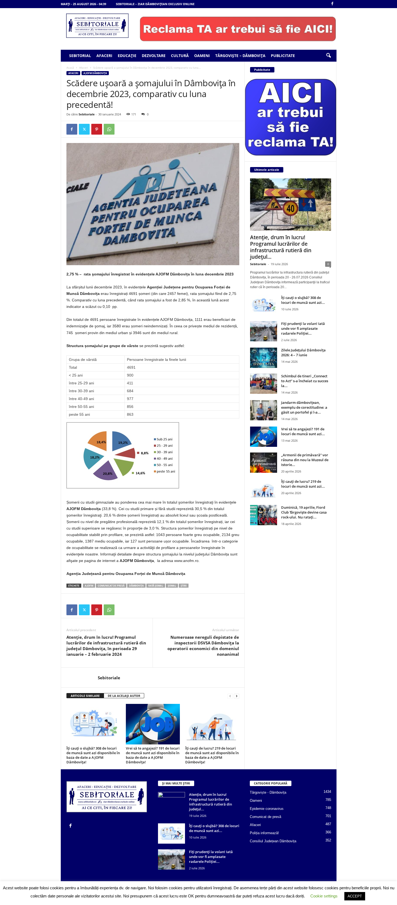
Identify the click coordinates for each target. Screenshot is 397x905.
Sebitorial (80, 55)
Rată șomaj (155, 585)
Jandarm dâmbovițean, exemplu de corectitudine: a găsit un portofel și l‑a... (304, 407)
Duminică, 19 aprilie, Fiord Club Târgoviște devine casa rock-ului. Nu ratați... (304, 512)
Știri (184, 585)
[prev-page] (230, 696)
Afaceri (104, 55)
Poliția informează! (264, 833)
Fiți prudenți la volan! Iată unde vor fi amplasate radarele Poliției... (303, 328)
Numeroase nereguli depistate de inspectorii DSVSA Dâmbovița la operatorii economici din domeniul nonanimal (203, 645)
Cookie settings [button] (324, 896)
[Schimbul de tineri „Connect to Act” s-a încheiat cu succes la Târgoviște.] (263, 384)
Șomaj (172, 585)
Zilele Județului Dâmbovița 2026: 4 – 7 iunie (303, 352)
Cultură (180, 55)
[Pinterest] (96, 129)
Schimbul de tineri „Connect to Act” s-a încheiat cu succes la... (304, 381)
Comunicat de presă (111, 585)
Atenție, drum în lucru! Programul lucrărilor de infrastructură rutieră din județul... (280, 247)
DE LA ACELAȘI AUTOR (124, 696)
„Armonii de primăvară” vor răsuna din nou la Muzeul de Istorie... (304, 459)
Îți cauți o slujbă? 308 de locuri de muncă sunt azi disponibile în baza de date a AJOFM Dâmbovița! (93, 755)
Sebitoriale (87, 114)
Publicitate (283, 55)
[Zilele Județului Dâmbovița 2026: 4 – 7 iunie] (263, 358)
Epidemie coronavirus (267, 809)
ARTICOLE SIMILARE (85, 696)
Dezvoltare (154, 55)
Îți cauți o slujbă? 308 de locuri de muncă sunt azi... (303, 300)
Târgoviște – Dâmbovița (240, 55)
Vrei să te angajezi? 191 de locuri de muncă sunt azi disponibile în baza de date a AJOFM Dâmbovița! (153, 755)
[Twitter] (84, 129)
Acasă (70, 67)
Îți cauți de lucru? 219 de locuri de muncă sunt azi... (303, 484)
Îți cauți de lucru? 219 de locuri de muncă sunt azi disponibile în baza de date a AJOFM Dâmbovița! (212, 755)
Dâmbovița (136, 585)
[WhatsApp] (109, 129)
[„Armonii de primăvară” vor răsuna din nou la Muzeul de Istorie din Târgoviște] (263, 462)
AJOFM (89, 585)
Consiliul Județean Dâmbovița (273, 841)
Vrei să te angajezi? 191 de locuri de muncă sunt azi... (303, 431)
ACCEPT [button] (355, 896)
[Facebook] (332, 4)
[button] (328, 56)
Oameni (202, 55)
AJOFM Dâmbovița (95, 73)
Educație (127, 55)
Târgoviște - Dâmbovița (268, 792)
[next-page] (236, 696)
